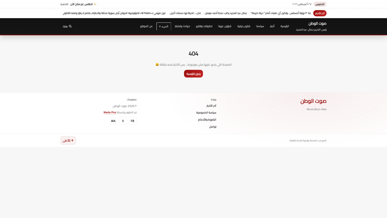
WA (113, 121)
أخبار (272, 26)
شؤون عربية (224, 26)
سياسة (260, 26)
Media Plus (110, 112)
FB (132, 121)
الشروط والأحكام (207, 119)
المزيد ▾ (163, 26)
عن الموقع (146, 26)
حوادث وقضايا (182, 26)
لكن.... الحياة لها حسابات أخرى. (190, 13)
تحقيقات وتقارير (204, 26)
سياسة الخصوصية (206, 112)
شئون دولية (243, 26)
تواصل (212, 127)
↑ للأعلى (68, 140)
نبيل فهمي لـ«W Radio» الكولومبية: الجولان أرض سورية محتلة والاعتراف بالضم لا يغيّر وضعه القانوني (119, 13)
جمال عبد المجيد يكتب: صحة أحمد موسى (231, 13)
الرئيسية (285, 26)
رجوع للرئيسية (193, 73)
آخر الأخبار (211, 106)
